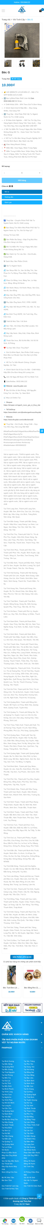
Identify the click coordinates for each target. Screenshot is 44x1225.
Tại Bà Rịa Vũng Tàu (10, 1119)
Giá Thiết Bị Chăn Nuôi (33, 1186)
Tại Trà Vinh (28, 1105)
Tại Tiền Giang (7, 1136)
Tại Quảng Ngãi (30, 1094)
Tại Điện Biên (29, 1141)
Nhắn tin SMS (39, 1223)
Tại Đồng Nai (29, 1072)
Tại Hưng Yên (29, 1067)
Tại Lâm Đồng (29, 1122)
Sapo (27, 1204)
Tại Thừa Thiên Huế (31, 1125)
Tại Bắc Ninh (7, 1086)
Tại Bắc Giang (7, 1069)
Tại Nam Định (7, 1114)
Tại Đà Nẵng (29, 1117)
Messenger (30, 1223)
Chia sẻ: (5, 186)
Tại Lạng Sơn (29, 1144)
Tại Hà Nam (28, 1128)
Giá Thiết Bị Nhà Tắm (10, 1189)
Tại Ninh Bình (29, 1083)
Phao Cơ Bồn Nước (9, 1153)
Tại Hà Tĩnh (6, 1083)
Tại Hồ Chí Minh (8, 1103)
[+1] (12, 186)
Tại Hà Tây (28, 1103)
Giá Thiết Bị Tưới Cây (10, 1186)
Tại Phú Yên (28, 1064)
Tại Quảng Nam (8, 1111)
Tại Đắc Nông (7, 1064)
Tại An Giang (29, 1089)
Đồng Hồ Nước (29, 1161)
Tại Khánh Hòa (29, 1139)
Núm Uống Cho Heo (9, 1172)
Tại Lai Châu (7, 1147)
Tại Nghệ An (6, 1097)
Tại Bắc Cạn (28, 1086)
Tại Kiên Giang (29, 1136)
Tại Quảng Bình (8, 1067)
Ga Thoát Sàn (7, 1164)
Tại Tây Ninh (29, 1133)
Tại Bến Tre (6, 1078)
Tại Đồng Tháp (29, 1119)
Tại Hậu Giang (7, 1122)
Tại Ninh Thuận (8, 1125)
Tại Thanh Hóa (29, 1111)
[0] (40, 11)
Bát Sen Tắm (7, 1180)
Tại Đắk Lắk (6, 1139)
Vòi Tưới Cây (29, 1166)
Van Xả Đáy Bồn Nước (10, 1161)
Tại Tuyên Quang (30, 1100)
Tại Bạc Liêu (28, 1078)
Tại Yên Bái (6, 1117)
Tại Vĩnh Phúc (7, 1100)
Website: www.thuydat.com (16, 386)
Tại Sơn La (6, 1130)
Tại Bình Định (29, 1081)
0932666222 (25, 2)
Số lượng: (6, 166)
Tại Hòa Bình (7, 1128)
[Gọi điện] (22, 1219)
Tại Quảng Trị (7, 1141)
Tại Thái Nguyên (8, 1072)
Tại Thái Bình (29, 1097)
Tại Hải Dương (29, 1147)
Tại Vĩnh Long (7, 1092)
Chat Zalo (13, 1223)
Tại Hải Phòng (7, 1075)
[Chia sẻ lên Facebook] (10, 186)
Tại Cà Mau (28, 1092)
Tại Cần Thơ (6, 1108)
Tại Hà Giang (29, 1069)
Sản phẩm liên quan (22, 957)
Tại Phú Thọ (28, 1114)
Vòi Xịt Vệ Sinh (29, 1177)
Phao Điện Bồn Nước (32, 1153)
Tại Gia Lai (6, 1081)
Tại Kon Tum (7, 1094)
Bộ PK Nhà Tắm (8, 1177)
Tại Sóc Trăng (29, 1061)
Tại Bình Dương (8, 1061)
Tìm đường (5, 1223)
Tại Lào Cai (28, 1130)
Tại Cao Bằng (29, 1075)
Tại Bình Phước (8, 1089)
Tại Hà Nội (6, 1133)
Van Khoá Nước (30, 1150)
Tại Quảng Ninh (8, 1144)
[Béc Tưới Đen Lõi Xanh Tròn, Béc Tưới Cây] (11, 975)
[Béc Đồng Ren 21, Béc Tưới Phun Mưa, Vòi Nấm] (32, 975)
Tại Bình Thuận (30, 1108)
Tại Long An (6, 1105)
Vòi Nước (5, 1150)
